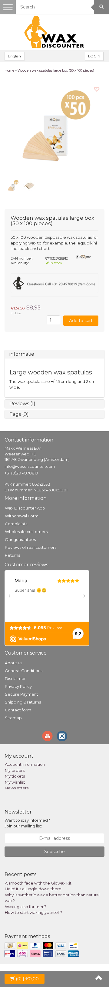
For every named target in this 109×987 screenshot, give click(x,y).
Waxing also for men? (25, 906)
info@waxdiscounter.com (30, 466)
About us (13, 662)
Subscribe (54, 851)
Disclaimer (15, 678)
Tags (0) (19, 414)
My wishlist (15, 782)
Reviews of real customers (30, 547)
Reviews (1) (22, 403)
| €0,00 (27, 979)
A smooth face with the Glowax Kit (38, 883)
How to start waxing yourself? (33, 912)
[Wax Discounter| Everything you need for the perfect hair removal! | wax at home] (54, 32)
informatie (21, 354)
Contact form (18, 709)
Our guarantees (20, 539)
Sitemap (13, 717)
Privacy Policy (18, 686)
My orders (15, 770)
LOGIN (94, 56)
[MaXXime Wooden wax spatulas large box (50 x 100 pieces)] (54, 127)
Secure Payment (21, 694)
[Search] (101, 7)
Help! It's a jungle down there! (33, 888)
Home (9, 70)
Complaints (16, 523)
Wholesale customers (26, 531)
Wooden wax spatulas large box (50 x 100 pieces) (56, 70)
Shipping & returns (23, 702)
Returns (12, 555)
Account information (25, 764)
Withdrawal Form (21, 515)
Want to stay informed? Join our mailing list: (27, 823)
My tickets (15, 776)
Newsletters (16, 787)
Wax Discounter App (25, 508)
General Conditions (23, 670)
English (14, 56)
